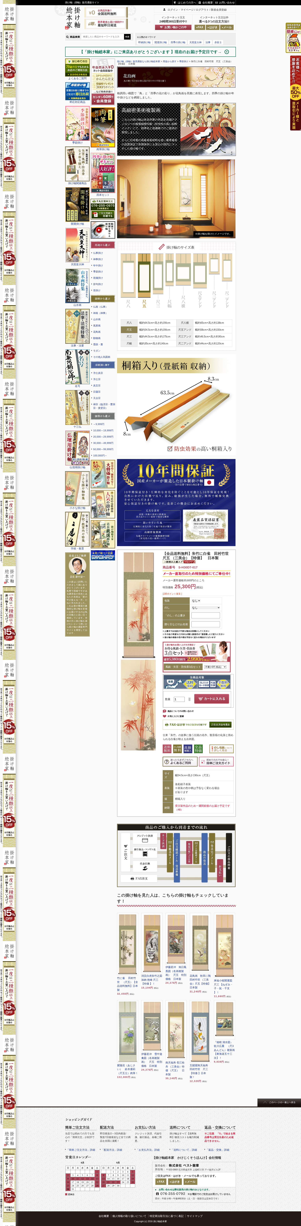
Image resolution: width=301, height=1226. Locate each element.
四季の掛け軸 (178, 42)
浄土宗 (97, 379)
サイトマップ (195, 1216)
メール (227, 27)
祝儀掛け (98, 277)
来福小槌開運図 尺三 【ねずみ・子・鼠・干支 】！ (224, 986)
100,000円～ (100, 455)
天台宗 (97, 398)
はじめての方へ (187, 2)
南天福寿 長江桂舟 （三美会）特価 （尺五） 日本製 (174, 1068)
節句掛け (98, 284)
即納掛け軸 (144, 42)
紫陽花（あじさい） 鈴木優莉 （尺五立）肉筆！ (127, 1069)
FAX (200, 27)
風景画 (97, 325)
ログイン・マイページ (181, 9)
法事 (208, 42)
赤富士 (218, 42)
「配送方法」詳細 (111, 1149)
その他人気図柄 (101, 357)
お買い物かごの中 (175, 27)
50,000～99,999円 (103, 449)
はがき (213, 27)
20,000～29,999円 (103, 436)
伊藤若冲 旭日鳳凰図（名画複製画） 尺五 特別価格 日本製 (175, 973)
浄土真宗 (98, 373)
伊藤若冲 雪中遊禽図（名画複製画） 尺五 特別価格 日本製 (151, 1059)
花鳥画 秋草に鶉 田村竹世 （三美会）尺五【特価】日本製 (200, 981)
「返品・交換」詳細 (217, 1149)
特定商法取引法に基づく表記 (167, 1216)
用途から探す (169, 61)
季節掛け (98, 271)
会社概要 (207, 2)
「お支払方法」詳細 (148, 1149)
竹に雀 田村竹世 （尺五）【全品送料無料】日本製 (127, 984)
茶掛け (97, 290)
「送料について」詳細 (184, 1149)
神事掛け (98, 259)
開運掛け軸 (161, 42)
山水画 (97, 319)
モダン (97, 350)
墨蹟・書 (98, 344)
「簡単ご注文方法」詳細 (80, 1149)
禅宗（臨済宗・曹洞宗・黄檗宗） (104, 406)
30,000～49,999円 (103, 443)
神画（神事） (100, 313)
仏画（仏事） (100, 306)
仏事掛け (98, 253)
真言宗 (97, 385)
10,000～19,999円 (103, 430)
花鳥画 (97, 331)
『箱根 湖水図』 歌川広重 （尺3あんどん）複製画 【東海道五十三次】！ (224, 1050)
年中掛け (98, 265)
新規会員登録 (219, 9)
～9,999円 (98, 424)
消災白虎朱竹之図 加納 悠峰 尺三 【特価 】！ (151, 979)
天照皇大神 (195, 42)
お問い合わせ (227, 2)
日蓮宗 (97, 391)
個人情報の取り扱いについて (129, 1216)
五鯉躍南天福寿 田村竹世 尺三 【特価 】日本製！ (200, 1071)
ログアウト (202, 9)
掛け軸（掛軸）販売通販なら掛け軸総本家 (138, 61)
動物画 (97, 338)
